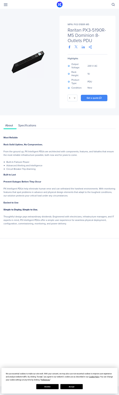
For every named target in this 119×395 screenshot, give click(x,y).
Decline (47, 386)
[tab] (10, 126)
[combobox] (72, 98)
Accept (71, 386)
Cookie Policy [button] (94, 377)
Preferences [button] (45, 380)
